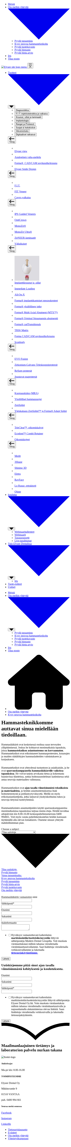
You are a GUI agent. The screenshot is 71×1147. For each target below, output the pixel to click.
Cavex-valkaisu (23, 197)
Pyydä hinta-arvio (24, 52)
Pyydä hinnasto (23, 49)
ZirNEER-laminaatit (25, 237)
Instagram (6, 1118)
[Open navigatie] (30, 65)
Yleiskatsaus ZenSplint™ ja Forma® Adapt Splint (41, 411)
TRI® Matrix (21, 330)
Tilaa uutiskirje (9, 869)
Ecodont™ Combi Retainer (29, 433)
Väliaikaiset (21, 243)
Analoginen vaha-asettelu (28, 157)
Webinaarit (20, 534)
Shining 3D (21, 467)
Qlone (18, 491)
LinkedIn (6, 1124)
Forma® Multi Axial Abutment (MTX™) (36, 312)
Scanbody (20, 342)
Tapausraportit (22, 537)
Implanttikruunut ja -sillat (28, 282)
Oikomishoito (22, 131)
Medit (18, 456)
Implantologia (22, 120)
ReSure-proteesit (23, 370)
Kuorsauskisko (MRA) (26, 393)
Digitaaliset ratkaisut (25, 134)
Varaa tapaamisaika (11, 875)
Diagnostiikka (22, 110)
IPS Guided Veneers (25, 214)
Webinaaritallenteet (24, 531)
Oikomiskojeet (22, 439)
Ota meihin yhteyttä (18, 711)
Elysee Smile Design (25, 169)
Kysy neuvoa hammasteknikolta (31, 43)
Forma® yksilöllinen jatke (28, 306)
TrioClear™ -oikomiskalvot (29, 427)
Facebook (6, 1112)
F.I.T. (17, 185)
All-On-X (20, 294)
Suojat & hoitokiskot (25, 127)
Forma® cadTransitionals (28, 324)
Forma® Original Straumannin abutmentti (36, 318)
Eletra (18, 473)
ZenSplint (20, 405)
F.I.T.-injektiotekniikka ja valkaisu (32, 113)
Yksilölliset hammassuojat (28, 399)
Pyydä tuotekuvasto (25, 46)
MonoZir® (20, 225)
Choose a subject (10, 829)
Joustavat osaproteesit (26, 376)
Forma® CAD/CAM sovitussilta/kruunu (36, 163)
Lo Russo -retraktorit (25, 485)
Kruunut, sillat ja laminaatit (28, 117)
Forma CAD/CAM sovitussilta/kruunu (35, 336)
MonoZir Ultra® (23, 231)
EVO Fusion (21, 358)
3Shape (18, 462)
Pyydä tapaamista (24, 40)
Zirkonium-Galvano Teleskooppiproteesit (36, 364)
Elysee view (21, 151)
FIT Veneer (20, 191)
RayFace (19, 479)
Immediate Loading (25, 288)
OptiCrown (20, 220)
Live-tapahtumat (23, 540)
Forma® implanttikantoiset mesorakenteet (36, 300)
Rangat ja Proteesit (25, 124)
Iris (16, 581)
